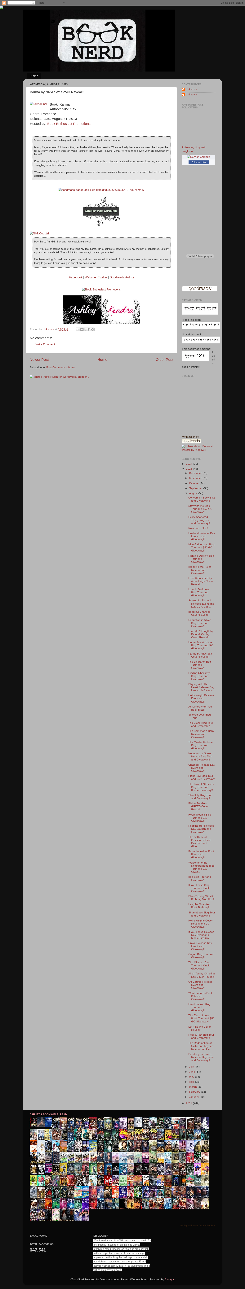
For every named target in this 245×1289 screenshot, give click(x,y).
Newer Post (39, 360)
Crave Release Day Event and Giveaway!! (200, 946)
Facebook (75, 277)
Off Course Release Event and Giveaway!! (200, 984)
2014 (189, 463)
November (196, 478)
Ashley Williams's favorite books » (197, 1225)
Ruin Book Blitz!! (198, 528)
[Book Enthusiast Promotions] (101, 289)
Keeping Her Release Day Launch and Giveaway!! (201, 828)
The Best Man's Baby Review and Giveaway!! (201, 733)
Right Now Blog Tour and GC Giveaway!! (201, 777)
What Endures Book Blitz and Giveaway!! (200, 996)
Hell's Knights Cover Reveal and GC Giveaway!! (200, 923)
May (192, 1076)
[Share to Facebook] (89, 329)
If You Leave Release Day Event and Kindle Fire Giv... (201, 934)
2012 (189, 1103)
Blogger (169, 1279)
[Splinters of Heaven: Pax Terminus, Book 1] (42, 1126)
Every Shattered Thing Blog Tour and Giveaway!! (199, 520)
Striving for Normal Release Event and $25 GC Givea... (201, 603)
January (194, 1096)
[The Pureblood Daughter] (49, 1126)
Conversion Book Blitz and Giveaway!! (201, 499)
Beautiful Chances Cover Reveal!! (199, 613)
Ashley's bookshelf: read (48, 1114)
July (192, 1066)
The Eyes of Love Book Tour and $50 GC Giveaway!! (201, 1018)
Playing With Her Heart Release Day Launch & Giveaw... (201, 687)
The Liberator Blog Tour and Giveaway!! (199, 664)
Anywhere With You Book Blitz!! (200, 708)
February (195, 1091)
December (196, 473)
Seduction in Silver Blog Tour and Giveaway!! (199, 623)
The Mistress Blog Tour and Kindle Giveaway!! (199, 965)
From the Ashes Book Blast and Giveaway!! (201, 854)
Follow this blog (199, 162)
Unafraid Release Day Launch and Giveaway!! (201, 536)
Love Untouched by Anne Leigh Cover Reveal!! (200, 581)
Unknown (191, 89)
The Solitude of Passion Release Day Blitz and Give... (200, 842)
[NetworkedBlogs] (198, 156)
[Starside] (139, 1126)
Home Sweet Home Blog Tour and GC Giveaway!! (200, 645)
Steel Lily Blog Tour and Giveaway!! (200, 797)
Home (34, 75)
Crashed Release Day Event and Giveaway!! (201, 767)
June (192, 1071)
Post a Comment (45, 344)
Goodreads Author (121, 277)
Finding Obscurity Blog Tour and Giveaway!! (199, 676)
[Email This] (78, 329)
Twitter (102, 277)
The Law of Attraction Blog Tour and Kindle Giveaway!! (201, 787)
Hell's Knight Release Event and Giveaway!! (201, 698)
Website (90, 277)
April (192, 1081)
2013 (189, 468)
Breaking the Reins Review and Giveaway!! (199, 569)
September (196, 488)
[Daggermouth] (34, 1126)
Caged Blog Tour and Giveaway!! (201, 956)
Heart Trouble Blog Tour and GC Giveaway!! (199, 817)
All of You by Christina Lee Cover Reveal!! (201, 975)
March (193, 1086)
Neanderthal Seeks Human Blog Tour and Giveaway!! (200, 756)
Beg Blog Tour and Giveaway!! (199, 878)
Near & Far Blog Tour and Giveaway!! (201, 1036)
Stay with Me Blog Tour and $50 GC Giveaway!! (200, 508)
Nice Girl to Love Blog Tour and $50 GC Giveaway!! (201, 547)
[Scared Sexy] (49, 1171)
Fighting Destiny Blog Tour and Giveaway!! (201, 558)
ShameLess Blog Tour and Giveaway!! (201, 914)
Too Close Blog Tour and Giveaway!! (200, 724)
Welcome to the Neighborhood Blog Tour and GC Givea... (201, 867)
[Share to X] (85, 329)
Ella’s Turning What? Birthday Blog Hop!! (201, 898)
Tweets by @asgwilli (194, 449)
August (193, 493)
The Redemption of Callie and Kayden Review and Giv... (200, 1046)
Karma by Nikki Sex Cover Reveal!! (200, 655)
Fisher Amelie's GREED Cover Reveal (198, 806)
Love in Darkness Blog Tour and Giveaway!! (198, 592)
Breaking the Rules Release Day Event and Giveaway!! (201, 1057)
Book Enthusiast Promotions (69, 124)
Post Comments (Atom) (60, 367)
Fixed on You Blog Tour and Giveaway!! (199, 1007)
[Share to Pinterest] (93, 329)
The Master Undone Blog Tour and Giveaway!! (200, 745)
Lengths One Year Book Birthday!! (199, 906)
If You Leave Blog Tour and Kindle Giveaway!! (199, 888)
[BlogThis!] (82, 329)
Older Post (164, 360)
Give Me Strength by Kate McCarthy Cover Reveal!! (200, 634)
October (194, 483)
